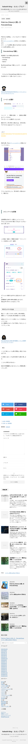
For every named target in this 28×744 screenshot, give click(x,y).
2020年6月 (4, 663)
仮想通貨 (10, 423)
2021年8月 (4, 650)
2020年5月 (4, 665)
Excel (2, 681)
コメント (6, 438)
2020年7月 (4, 661)
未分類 (3, 421)
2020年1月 (4, 671)
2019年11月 (4, 674)
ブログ (3, 693)
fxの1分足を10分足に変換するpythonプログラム (18, 512)
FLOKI (3, 423)
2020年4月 (4, 666)
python (3, 684)
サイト (4, 468)
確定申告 (3, 701)
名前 (5, 457)
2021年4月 (4, 654)
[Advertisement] (14, 384)
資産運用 (8, 421)
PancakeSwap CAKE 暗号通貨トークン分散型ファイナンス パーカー (13, 341)
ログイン (3, 712)
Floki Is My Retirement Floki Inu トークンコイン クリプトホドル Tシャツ (13, 92)
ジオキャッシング (6, 689)
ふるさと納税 (4, 686)
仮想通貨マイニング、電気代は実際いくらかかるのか (18, 558)
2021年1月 (4, 657)
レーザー (3, 697)
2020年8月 (4, 660)
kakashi (8, 426)
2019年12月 (4, 672)
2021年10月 (4, 649)
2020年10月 (4, 658)
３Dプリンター (5, 706)
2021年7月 (4, 652)
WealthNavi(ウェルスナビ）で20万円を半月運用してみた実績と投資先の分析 (18, 528)
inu (6, 423)
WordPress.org (5, 717)
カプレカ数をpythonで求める (12, 573)
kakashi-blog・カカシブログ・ (14, 7)
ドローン (3, 690)
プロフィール (15, 727)
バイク (3, 692)
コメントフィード (6, 715)
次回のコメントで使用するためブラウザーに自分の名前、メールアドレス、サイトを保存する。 (13, 477)
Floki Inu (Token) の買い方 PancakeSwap (17, 584)
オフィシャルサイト (9, 41)
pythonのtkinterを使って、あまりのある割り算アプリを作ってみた (18, 496)
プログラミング (5, 695)
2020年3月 (4, 668)
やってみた (4, 687)
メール (5, 462)
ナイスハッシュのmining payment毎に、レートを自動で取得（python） (18, 606)
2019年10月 (4, 676)
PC (2, 683)
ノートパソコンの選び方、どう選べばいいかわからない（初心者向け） (18, 544)
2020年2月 (4, 669)
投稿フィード (4, 713)
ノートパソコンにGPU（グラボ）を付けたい (17, 616)
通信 (2, 704)
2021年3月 (4, 655)
